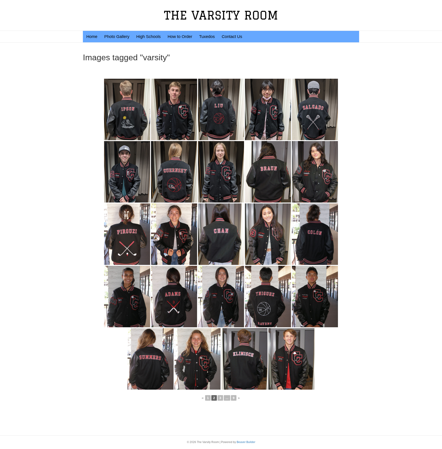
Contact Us (232, 36)
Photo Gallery (116, 36)
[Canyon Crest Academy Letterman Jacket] (127, 109)
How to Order (180, 36)
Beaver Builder (246, 442)
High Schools (148, 36)
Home (91, 36)
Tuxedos (207, 36)
